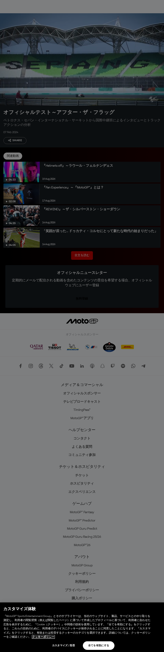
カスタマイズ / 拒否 (63, 645)
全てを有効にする (98, 645)
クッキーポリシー (43, 637)
